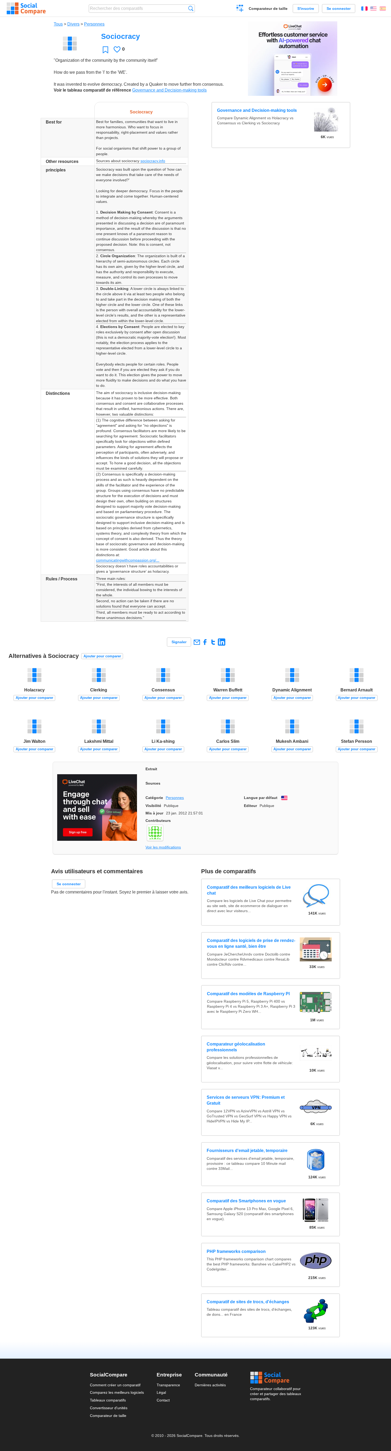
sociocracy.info (152, 161)
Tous (58, 24)
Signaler (179, 642)
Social (275, 1377)
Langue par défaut (260, 798)
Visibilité (153, 806)
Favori (105, 49)
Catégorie (154, 798)
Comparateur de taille (268, 8)
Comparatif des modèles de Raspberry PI (248, 993)
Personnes (94, 24)
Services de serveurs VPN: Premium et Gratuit (246, 1100)
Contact (163, 1400)
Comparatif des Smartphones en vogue (246, 1201)
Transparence (168, 1385)
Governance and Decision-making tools (169, 90)
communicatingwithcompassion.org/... (127, 560)
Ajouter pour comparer (102, 656)
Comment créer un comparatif (115, 1385)
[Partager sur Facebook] (205, 642)
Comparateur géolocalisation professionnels (236, 1047)
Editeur (250, 806)
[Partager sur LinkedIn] (221, 642)
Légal (161, 1392)
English (373, 8)
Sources (152, 783)
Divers (73, 24)
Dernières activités (210, 1385)
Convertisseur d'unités (108, 1408)
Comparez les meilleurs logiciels (117, 1392)
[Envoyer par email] (196, 642)
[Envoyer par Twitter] (213, 642)
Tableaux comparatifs (108, 1400)
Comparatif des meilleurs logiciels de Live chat (248, 890)
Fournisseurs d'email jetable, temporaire (247, 1150)
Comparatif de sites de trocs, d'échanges (248, 1302)
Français (364, 8)
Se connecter (339, 8)
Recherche (190, 8)
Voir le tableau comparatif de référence (92, 90)
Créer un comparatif (240, 9)
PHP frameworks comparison (236, 1251)
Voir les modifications (163, 847)
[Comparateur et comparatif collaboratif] (26, 8)
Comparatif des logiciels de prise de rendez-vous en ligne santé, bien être (251, 943)
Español (383, 8)
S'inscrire (305, 8)
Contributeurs (158, 820)
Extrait (151, 769)
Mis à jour (154, 813)
